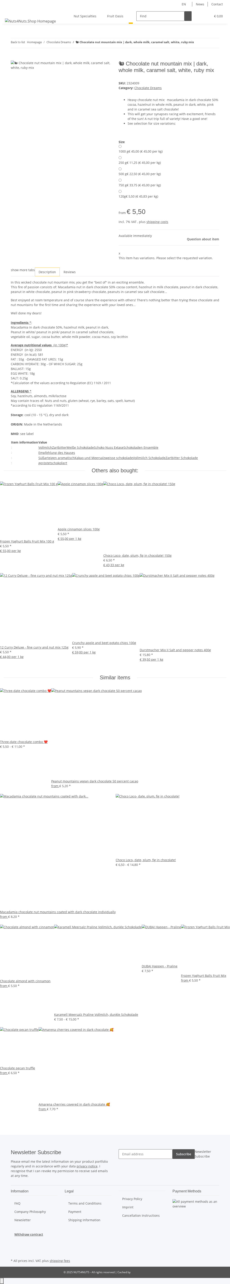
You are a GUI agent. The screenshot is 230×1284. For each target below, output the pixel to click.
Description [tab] (47, 272)
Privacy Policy (132, 1199)
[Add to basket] (14, 58)
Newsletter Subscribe (203, 1153)
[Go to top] (2, 1281)
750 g (140, 185)
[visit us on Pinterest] (14, 1241)
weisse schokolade (119, 458)
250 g (140, 162)
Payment (74, 1212)
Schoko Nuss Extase (109, 447)
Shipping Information (84, 1220)
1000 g (141, 151)
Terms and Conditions (85, 1203)
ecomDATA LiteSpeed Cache (148, 1272)
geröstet (44, 463)
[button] (198, 16)
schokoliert (59, 463)
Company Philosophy (30, 1212)
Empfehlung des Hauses (56, 453)
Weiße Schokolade (80, 447)
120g (138, 196)
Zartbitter (59, 447)
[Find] (188, 16)
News (200, 4)
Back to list (18, 42)
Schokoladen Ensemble (141, 447)
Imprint (127, 1207)
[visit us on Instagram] (14, 1247)
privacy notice (87, 1166)
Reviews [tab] (70, 272)
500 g (140, 174)
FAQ (17, 1203)
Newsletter (22, 1220)
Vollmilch (45, 447)
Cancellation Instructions (141, 1215)
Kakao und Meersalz (90, 458)
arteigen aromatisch (59, 458)
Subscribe (183, 1154)
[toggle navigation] (9, 12)
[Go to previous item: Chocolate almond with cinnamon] (197, 43)
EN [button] (184, 4)
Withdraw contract (28, 1234)
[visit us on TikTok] (14, 1252)
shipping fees (60, 1261)
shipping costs (157, 222)
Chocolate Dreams (148, 88)
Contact (217, 4)
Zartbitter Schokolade (182, 458)
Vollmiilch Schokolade (149, 458)
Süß (41, 458)
